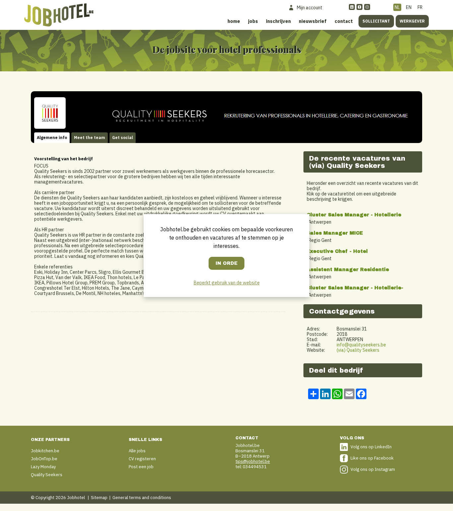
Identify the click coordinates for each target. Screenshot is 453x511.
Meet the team (89, 137)
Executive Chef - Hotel (337, 251)
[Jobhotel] (59, 15)
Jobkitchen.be (45, 451)
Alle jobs (137, 451)
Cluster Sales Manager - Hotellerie (354, 214)
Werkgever (412, 21)
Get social (122, 137)
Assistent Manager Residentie (348, 269)
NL (397, 7)
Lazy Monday (43, 467)
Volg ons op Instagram (373, 469)
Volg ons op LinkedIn (371, 447)
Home (233, 21)
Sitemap (99, 497)
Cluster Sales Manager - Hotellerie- (355, 287)
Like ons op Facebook (372, 458)
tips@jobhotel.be (252, 461)
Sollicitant (376, 21)
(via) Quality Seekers (358, 350)
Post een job (141, 467)
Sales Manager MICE (335, 233)
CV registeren (142, 459)
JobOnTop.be (44, 459)
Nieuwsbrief (313, 21)
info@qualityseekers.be (361, 345)
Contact (344, 21)
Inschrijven (278, 21)
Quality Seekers (46, 474)
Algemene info (52, 137)
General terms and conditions (141, 497)
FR (420, 7)
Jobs (253, 21)
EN (409, 7)
